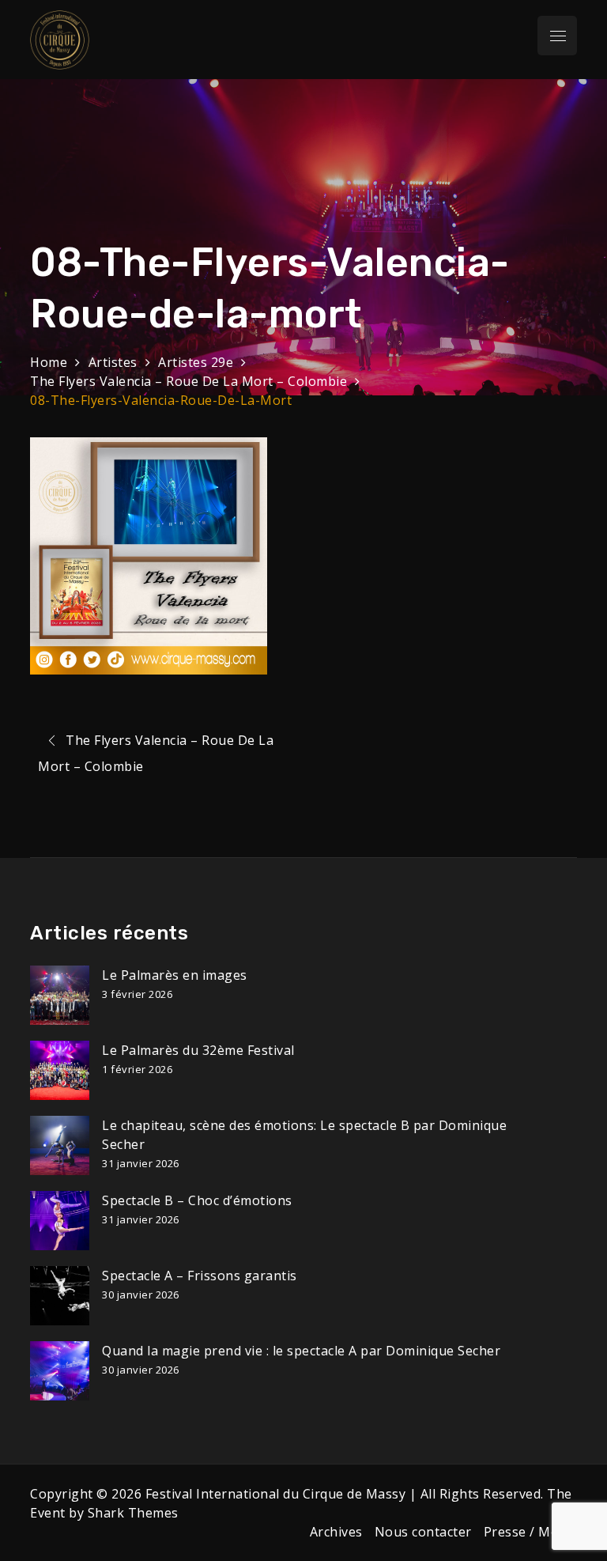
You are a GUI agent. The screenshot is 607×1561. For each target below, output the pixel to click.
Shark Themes (133, 1512)
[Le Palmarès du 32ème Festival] (59, 1070)
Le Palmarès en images (174, 975)
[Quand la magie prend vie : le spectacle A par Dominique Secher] (59, 1370)
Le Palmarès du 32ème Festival (198, 1050)
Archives (336, 1531)
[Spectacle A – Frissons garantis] (59, 1295)
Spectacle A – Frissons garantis (199, 1275)
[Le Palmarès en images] (59, 995)
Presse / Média (530, 1531)
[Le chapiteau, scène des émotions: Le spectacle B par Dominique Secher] (59, 1145)
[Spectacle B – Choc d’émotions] (59, 1220)
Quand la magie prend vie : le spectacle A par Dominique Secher (301, 1350)
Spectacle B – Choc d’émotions (197, 1200)
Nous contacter (423, 1531)
